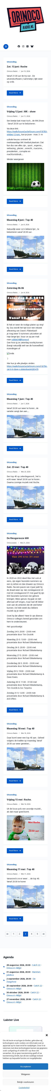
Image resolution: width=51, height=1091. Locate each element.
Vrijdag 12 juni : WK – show (21, 111)
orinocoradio (12, 543)
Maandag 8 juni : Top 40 (20, 220)
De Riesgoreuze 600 (18, 538)
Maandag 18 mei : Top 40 (20, 728)
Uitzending (11, 62)
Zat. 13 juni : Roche (17, 66)
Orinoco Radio (12, 71)
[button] (46, 1035)
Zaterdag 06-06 (15, 288)
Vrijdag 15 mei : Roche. (19, 799)
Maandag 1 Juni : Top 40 (20, 399)
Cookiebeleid (24, 1088)
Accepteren (25, 1066)
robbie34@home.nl (20, 339)
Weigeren (25, 1074)
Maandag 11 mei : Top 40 (20, 869)
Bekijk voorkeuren (25, 1082)
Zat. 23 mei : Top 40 (17, 467)
